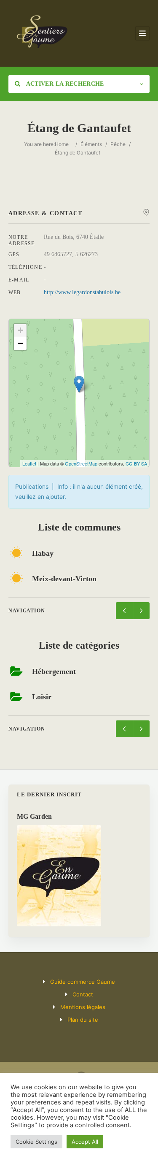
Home (62, 144)
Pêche (118, 144)
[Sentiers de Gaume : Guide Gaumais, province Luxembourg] (41, 33)
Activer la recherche (64, 84)
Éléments (91, 144)
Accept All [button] (85, 1141)
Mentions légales (82, 1007)
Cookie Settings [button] (36, 1141)
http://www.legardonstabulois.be (82, 292)
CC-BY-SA (136, 463)
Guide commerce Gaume (82, 981)
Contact (82, 994)
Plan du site (82, 1019)
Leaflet (29, 463)
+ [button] (20, 330)
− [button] (20, 343)
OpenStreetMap (81, 463)
